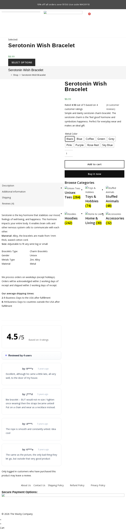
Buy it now (94, 173)
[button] (21, 12)
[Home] (9, 74)
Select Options (21, 62)
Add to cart (94, 164)
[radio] (69, 138)
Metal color (71, 133)
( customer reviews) (112, 107)
